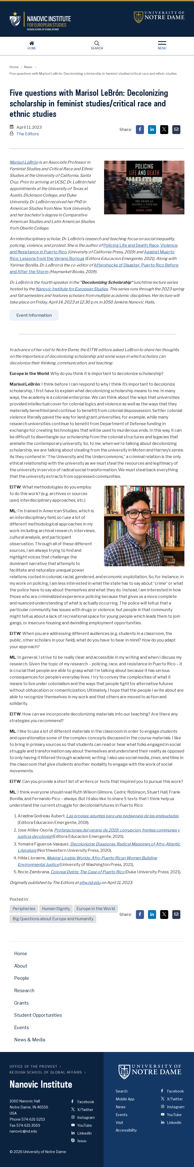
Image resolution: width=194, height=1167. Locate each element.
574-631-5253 (33, 1119)
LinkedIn (84, 1133)
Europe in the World (96, 908)
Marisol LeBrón (24, 162)
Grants (21, 1003)
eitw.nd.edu (90, 882)
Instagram (86, 1117)
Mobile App (125, 1099)
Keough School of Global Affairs (46, 1072)
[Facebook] (140, 129)
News (28, 67)
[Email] (176, 129)
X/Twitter (85, 1109)
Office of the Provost (34, 1066)
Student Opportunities (38, 1015)
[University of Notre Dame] (150, 1071)
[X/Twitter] (164, 129)
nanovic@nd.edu (23, 1131)
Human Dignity (56, 908)
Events (21, 1027)
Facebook (85, 1102)
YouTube (84, 1125)
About (20, 966)
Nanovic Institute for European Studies (72, 289)
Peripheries (24, 908)
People (21, 978)
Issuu (81, 1141)
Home (32, 48)
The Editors (27, 133)
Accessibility (126, 1130)
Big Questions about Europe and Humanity (53, 918)
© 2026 (16, 1152)
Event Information (34, 315)
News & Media (29, 1039)
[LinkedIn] (152, 129)
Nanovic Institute (68, 20)
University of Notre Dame (159, 17)
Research (24, 990)
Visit (119, 1122)
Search (97, 48)
